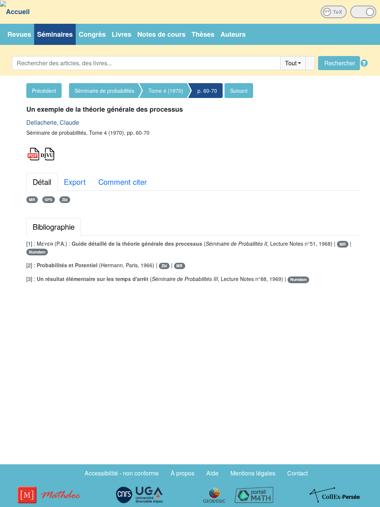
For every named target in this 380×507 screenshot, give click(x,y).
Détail (42, 181)
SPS (48, 199)
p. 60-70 (207, 90)
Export (75, 181)
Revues (19, 34)
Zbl (65, 199)
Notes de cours (161, 34)
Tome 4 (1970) (165, 90)
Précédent (44, 90)
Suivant (239, 90)
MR (32, 199)
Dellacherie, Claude (52, 122)
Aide (212, 473)
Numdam (37, 252)
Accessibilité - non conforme (122, 473)
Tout (291, 63)
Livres (121, 34)
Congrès (92, 34)
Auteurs (233, 34)
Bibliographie (54, 226)
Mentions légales (252, 473)
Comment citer (122, 181)
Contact (297, 473)
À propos (182, 473)
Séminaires (55, 34)
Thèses (202, 34)
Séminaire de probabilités (104, 90)
